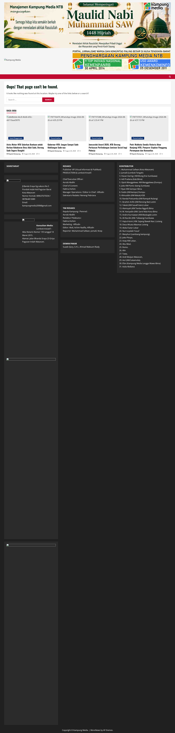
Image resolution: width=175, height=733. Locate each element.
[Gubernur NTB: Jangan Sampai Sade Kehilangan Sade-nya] (67, 128)
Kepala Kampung (14, 154)
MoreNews (95, 730)
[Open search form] (170, 76)
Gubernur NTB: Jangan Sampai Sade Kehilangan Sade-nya (63, 146)
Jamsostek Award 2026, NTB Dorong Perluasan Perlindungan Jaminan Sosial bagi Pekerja (108, 147)
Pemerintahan (56, 138)
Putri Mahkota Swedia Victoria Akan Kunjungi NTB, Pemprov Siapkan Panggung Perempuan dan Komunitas (148, 147)
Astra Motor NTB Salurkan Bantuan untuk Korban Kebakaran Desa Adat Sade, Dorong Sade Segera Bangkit (25, 147)
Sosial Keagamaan (16, 138)
